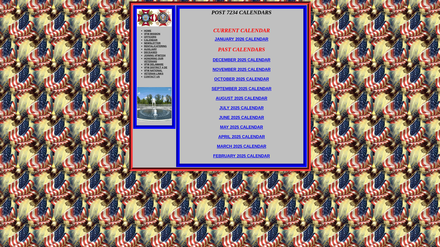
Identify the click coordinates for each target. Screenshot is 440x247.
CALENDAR (150, 40)
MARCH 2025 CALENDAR (241, 146)
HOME (147, 30)
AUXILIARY (150, 49)
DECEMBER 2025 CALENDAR (241, 59)
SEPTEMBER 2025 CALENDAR (241, 88)
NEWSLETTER (152, 43)
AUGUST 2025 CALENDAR (241, 98)
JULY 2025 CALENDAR (241, 107)
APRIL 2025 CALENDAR (241, 136)
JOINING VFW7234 (155, 55)
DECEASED (150, 52)
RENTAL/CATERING (155, 46)
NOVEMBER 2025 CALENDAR (242, 69)
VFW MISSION (152, 33)
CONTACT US (152, 76)
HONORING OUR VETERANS (153, 60)
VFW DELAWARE (153, 64)
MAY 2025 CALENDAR (241, 127)
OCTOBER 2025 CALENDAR (241, 79)
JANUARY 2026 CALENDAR (241, 39)
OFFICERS (150, 37)
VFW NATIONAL (153, 70)
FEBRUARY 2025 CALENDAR (241, 156)
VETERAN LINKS (153, 73)
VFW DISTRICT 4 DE (155, 67)
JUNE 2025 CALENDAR (241, 117)
